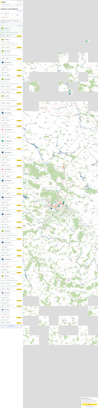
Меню (1, 2)
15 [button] (60, 203)
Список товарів (20, 2)
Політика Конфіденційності (89, 406)
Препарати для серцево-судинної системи (20, 6)
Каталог (3, 6)
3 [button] (85, 186)
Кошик (21, 2)
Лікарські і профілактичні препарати (9, 6)
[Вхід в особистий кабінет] (18, 2)
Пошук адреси (1, 17)
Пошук (2, 4)
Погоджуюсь (89, 404)
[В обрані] (20, 27)
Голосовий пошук (21, 4)
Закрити (97, 397)
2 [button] (54, 207)
